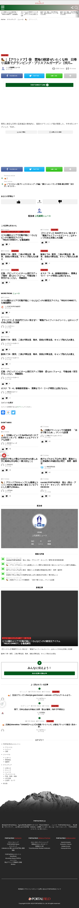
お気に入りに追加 (56, 132)
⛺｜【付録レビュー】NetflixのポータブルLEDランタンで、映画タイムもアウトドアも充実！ (19, 437)
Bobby (13, 864)
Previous (1, 13)
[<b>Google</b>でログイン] (8, 412)
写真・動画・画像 (11, 776)
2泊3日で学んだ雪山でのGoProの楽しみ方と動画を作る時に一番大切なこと (19, 460)
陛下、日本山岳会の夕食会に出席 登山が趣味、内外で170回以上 (39, 709)
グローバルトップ (61, 827)
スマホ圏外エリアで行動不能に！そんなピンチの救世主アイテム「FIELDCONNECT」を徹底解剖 (9, 13)
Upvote (18, 201)
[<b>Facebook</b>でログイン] (3, 412)
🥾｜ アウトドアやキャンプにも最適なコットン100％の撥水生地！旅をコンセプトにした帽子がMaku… (19, 484)
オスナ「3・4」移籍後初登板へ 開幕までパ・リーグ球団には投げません (59, 274)
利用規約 (20, 889)
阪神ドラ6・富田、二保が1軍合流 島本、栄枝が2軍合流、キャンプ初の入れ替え (50, 13)
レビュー (8, 749)
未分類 (5, 783)
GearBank (13, 856)
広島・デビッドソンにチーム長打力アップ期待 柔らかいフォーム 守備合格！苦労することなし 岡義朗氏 (19, 275)
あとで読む (22, 132)
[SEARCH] (76, 7)
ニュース (4, 232)
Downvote (60, 201)
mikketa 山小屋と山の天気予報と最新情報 (13, 849)
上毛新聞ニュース (39, 535)
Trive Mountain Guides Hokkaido (39, 848)
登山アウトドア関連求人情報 (13, 862)
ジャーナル (6, 754)
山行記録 (8, 778)
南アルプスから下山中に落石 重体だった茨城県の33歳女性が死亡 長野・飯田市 (59, 461)
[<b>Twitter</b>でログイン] (13, 412)
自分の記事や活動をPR (39, 673)
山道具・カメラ (24, 232)
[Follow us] (72, 7)
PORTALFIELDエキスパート (12, 744)
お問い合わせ (43, 889)
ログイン (20, 407)
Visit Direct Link (37, 85)
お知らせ (8, 768)
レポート (8, 757)
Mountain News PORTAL (13, 858)
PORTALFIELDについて (54, 889)
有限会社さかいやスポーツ (39, 844)
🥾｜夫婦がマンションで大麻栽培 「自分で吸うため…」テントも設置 (59, 431)
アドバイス (8, 747)
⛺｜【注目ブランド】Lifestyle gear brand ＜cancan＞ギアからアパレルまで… (39, 695)
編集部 (7, 762)
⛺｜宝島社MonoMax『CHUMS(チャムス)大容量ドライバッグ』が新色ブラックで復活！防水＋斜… (39, 725)
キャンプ (8, 770)
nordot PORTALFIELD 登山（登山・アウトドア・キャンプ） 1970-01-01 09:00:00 (58, 484)
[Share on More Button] (70, 75)
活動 (6, 751)
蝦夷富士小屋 (39, 846)
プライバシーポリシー (31, 889)
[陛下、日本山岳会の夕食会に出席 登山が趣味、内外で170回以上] (39, 704)
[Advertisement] (39, 35)
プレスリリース (10, 774)
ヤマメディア (39, 3)
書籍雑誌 (8, 760)
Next (78, 13)
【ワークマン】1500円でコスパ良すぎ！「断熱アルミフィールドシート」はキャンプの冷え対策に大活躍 (29, 13)
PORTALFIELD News (13, 844)
